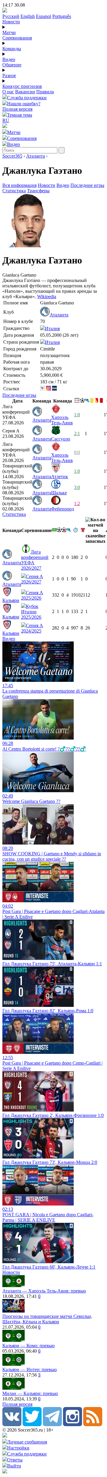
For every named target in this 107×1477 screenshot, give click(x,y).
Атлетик (59, 476)
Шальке (59, 492)
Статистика (14, 190)
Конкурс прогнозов (22, 86)
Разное (9, 75)
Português (61, 16)
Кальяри (10, 600)
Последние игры (87, 185)
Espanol (43, 16)
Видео (8, 59)
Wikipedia (46, 296)
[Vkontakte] (11, 1424)
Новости (11, 21)
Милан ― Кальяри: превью (30, 1393)
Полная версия (17, 109)
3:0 (77, 487)
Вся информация (19, 185)
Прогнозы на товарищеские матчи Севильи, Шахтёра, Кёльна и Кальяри (47, 1319)
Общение (11, 64)
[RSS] (92, 1424)
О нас (8, 91)
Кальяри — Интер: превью (29, 1369)
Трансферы (38, 190)
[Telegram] (52, 1424)
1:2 (77, 503)
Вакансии (25, 91)
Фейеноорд (62, 508)
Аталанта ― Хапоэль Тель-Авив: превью (44, 1290)
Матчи (9, 32)
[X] (32, 1424)
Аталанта (35, 155)
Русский (10, 16)
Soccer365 (12, 155)
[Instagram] (72, 1424)
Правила (45, 91)
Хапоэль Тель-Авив (62, 420)
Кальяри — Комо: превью (28, 1345)
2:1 (77, 433)
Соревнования (17, 37)
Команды (11, 48)
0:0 (77, 452)
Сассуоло (60, 438)
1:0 (77, 414)
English (28, 16)
